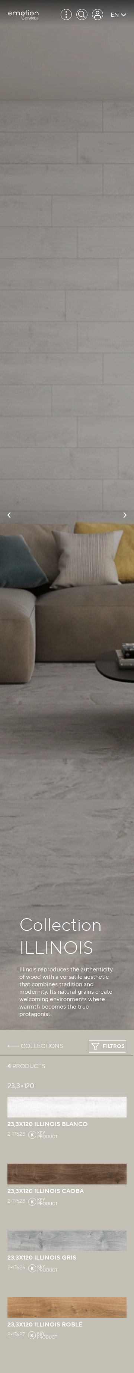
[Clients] (97, 14)
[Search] (81, 14)
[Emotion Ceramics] (23, 15)
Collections (42, 1046)
